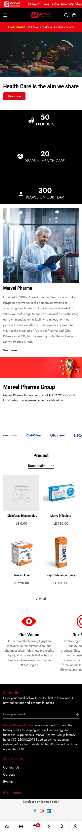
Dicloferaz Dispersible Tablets (21, 516)
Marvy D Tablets (60, 516)
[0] (35, 826)
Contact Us (11, 767)
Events (8, 781)
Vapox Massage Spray (61, 575)
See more (10, 350)
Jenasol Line (21, 575)
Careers (9, 774)
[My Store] (41, 15)
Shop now (14, 96)
